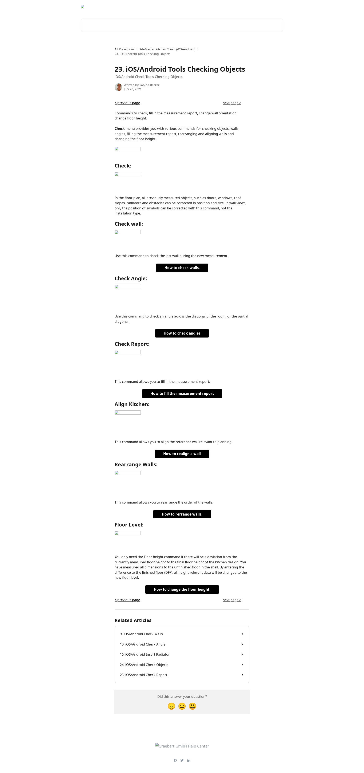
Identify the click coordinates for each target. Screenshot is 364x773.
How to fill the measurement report (182, 393)
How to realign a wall (182, 453)
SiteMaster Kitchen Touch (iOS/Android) (167, 49)
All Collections (124, 49)
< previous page (127, 102)
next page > (232, 102)
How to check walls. (182, 267)
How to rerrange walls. (182, 514)
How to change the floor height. (182, 589)
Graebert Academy (245, 6)
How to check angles (182, 333)
